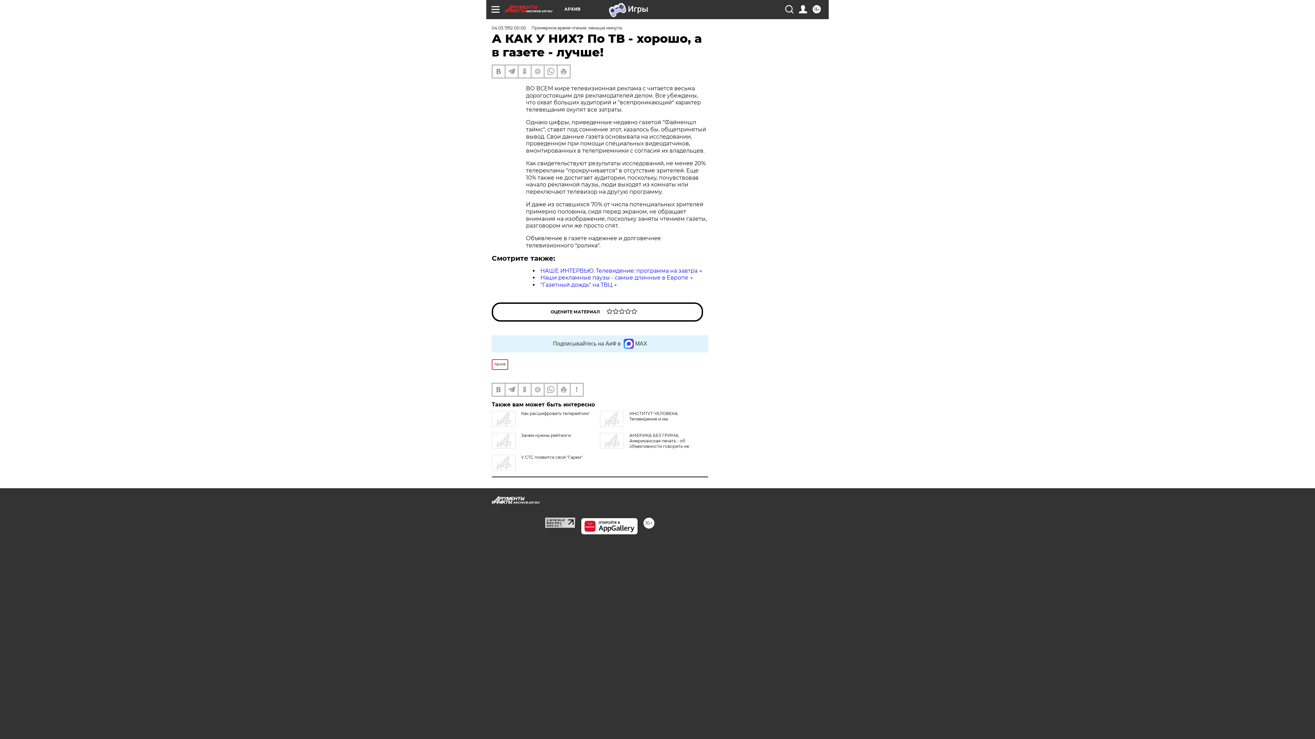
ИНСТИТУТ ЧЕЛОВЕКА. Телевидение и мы (654, 416)
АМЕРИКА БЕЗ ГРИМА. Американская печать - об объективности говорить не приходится (644, 443)
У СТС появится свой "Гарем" (552, 457)
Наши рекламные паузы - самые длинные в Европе (614, 277)
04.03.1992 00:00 (509, 27)
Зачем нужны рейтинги (546, 435)
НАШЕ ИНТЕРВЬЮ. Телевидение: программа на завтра (619, 271)
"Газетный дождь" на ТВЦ (576, 285)
